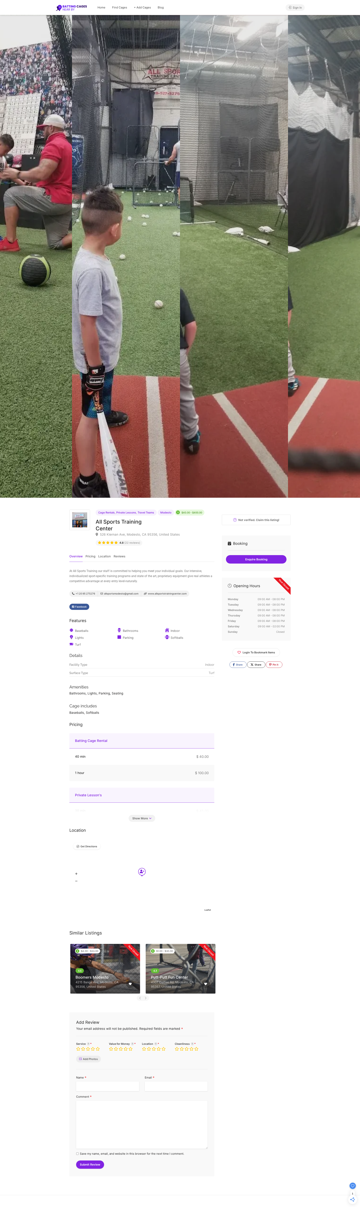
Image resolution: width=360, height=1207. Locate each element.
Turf (78, 644)
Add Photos (90, 1059)
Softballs (177, 638)
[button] (76, 874)
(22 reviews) (129, 542)
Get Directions (88, 846)
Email (149, 1078)
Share (239, 664)
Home (101, 7)
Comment (84, 1097)
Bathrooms (130, 631)
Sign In (297, 7)
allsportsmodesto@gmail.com (121, 593)
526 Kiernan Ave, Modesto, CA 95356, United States (139, 534)
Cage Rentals (106, 512)
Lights (79, 638)
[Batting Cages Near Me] (71, 8)
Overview (76, 556)
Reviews (119, 556)
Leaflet (207, 910)
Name (81, 1078)
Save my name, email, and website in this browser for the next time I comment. (132, 1153)
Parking (128, 638)
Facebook (81, 606)
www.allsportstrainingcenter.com (167, 593)
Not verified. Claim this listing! (258, 520)
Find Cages (119, 7)
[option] (234, 256)
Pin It (275, 664)
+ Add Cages (142, 7)
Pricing (90, 556)
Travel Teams (146, 512)
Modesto (165, 512)
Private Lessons (126, 512)
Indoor (175, 631)
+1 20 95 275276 (85, 593)
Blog (161, 7)
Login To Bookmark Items (259, 652)
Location (104, 556)
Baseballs (81, 631)
